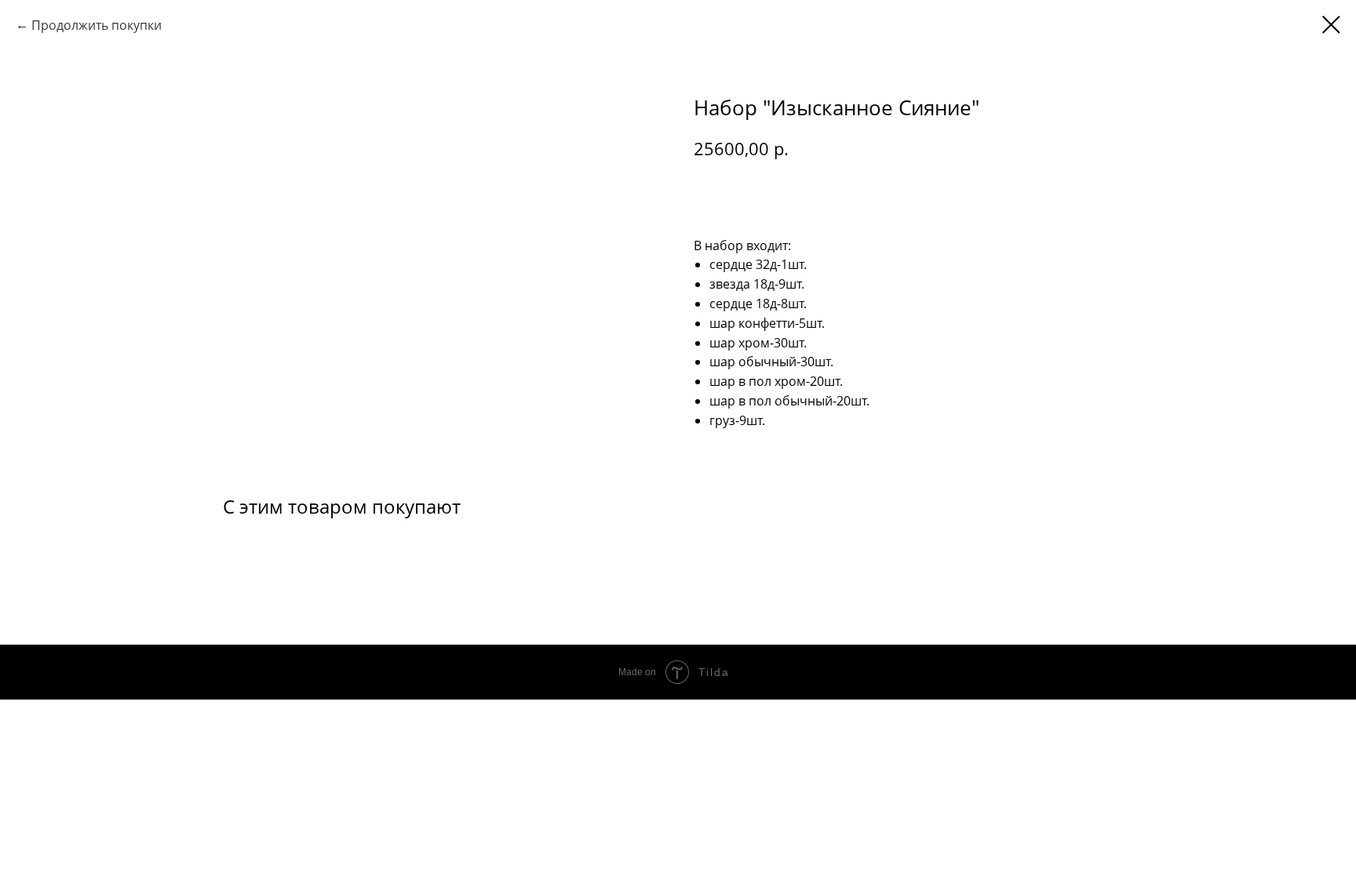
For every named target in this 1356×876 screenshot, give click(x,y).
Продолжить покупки (96, 25)
